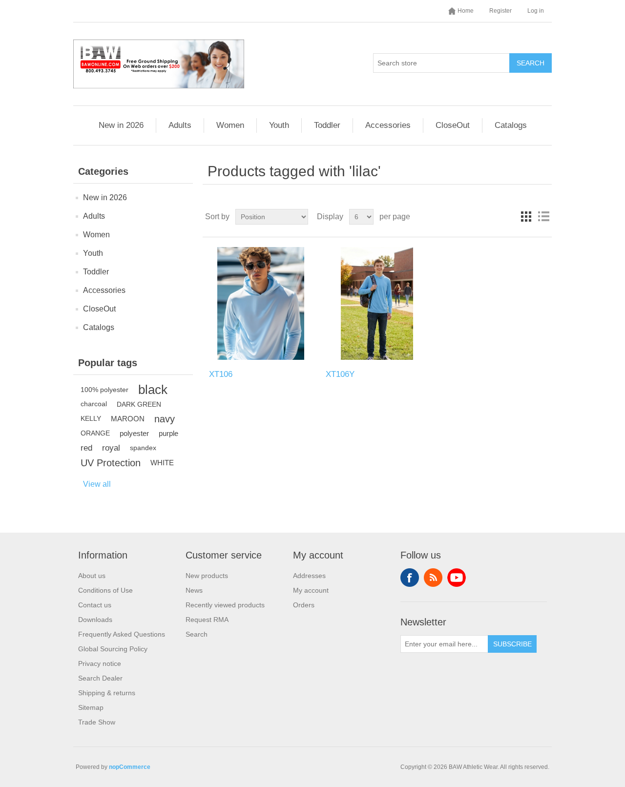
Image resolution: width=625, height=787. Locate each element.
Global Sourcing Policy (112, 649)
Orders (303, 605)
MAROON (128, 418)
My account (311, 590)
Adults (179, 125)
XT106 (220, 374)
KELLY (91, 418)
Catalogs (511, 125)
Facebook (409, 577)
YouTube (456, 577)
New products (207, 576)
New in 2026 (121, 125)
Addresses (309, 576)
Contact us (94, 605)
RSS (433, 577)
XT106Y (340, 374)
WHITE (162, 462)
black (152, 389)
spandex (143, 448)
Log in (535, 10)
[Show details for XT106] (260, 303)
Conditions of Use (105, 590)
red (86, 448)
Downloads (95, 619)
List (543, 217)
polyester (134, 433)
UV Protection (111, 462)
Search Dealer (100, 678)
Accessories (388, 125)
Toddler (327, 125)
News (194, 590)
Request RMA (207, 619)
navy (164, 419)
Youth (279, 125)
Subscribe (512, 644)
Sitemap (91, 707)
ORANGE (95, 433)
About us (91, 576)
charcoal (94, 404)
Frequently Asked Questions (121, 634)
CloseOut (453, 125)
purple (168, 433)
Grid (526, 217)
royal (111, 448)
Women (230, 125)
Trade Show (96, 722)
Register (500, 10)
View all (97, 484)
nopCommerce (129, 767)
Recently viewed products (225, 605)
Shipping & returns (106, 693)
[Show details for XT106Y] (377, 303)
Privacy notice (99, 663)
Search (530, 63)
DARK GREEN (139, 404)
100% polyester (104, 390)
